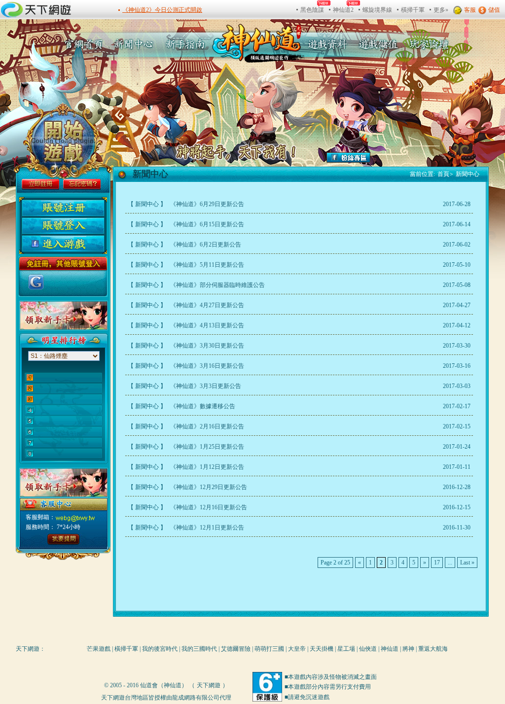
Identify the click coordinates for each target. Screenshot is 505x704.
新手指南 (188, 44)
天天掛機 (321, 648)
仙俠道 (368, 648)
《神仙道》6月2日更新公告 (205, 244)
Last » (467, 562)
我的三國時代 (199, 648)
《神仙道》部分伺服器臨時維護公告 (217, 285)
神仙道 (389, 648)
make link (462, 130)
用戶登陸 (63, 225)
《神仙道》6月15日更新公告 (206, 224)
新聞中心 (134, 44)
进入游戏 (63, 243)
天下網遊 (27, 648)
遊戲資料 (327, 44)
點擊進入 (60, 539)
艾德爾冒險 (236, 648)
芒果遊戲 (98, 648)
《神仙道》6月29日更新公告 (206, 204)
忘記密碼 (82, 184)
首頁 (445, 174)
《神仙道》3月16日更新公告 (206, 365)
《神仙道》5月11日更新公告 (206, 264)
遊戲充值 (377, 44)
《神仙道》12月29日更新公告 (208, 487)
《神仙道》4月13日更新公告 (206, 325)
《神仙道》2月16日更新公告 (206, 426)
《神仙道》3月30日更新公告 (206, 345)
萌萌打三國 (269, 648)
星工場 (346, 648)
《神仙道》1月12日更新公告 (206, 466)
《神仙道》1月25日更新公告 (206, 446)
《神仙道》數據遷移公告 (202, 406)
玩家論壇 (426, 44)
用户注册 (63, 208)
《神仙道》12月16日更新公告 (208, 507)
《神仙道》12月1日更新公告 (206, 527)
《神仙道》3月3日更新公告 (205, 386)
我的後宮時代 (160, 648)
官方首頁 (80, 44)
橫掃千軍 (126, 648)
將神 (408, 648)
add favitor (462, 156)
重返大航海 (433, 648)
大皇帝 (297, 648)
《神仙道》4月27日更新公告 (206, 305)
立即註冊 (40, 184)
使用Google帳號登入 (36, 282)
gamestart (64, 140)
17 (437, 562)
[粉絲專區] (348, 160)
